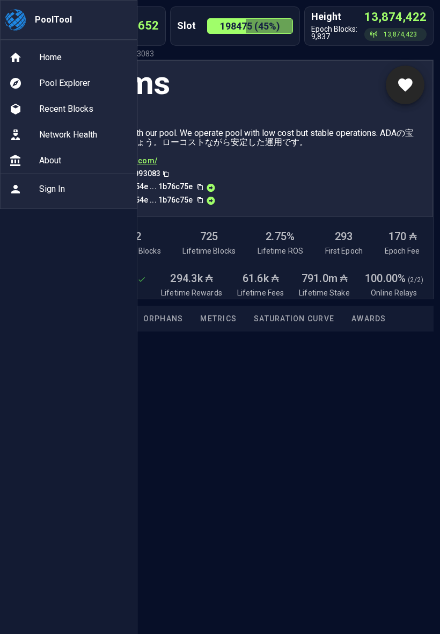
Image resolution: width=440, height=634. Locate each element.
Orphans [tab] (163, 318)
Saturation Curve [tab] (294, 318)
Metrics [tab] (218, 318)
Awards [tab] (368, 318)
